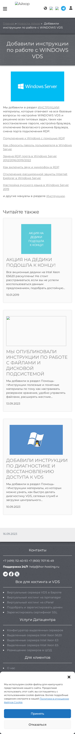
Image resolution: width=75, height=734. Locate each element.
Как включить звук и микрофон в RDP (31, 167)
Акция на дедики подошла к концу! (31, 262)
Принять (37, 713)
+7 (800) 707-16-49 (41, 561)
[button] (69, 677)
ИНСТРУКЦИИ (48, 107)
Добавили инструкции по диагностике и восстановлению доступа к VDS (37, 469)
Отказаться (37, 724)
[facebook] (11, 574)
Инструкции (55, 196)
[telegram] (5, 574)
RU (51, 8)
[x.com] (17, 574)
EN (57, 8)
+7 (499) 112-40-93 (15, 561)
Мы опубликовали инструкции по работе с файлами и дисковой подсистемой (37, 363)
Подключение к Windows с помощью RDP (34, 138)
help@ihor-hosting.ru (44, 566)
